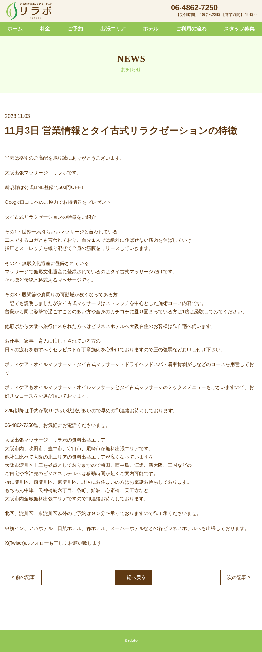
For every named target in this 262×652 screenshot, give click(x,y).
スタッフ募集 (239, 28)
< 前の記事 (23, 577)
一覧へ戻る (134, 577)
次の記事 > (238, 577)
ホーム (15, 28)
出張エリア (113, 28)
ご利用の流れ (191, 28)
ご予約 (75, 28)
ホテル (150, 28)
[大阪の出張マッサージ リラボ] (29, 11)
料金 (45, 28)
